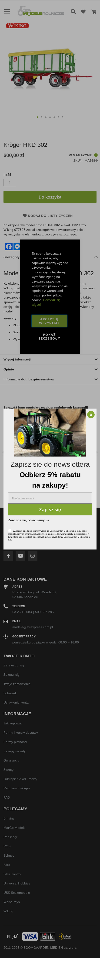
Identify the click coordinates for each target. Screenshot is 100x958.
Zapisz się (50, 509)
